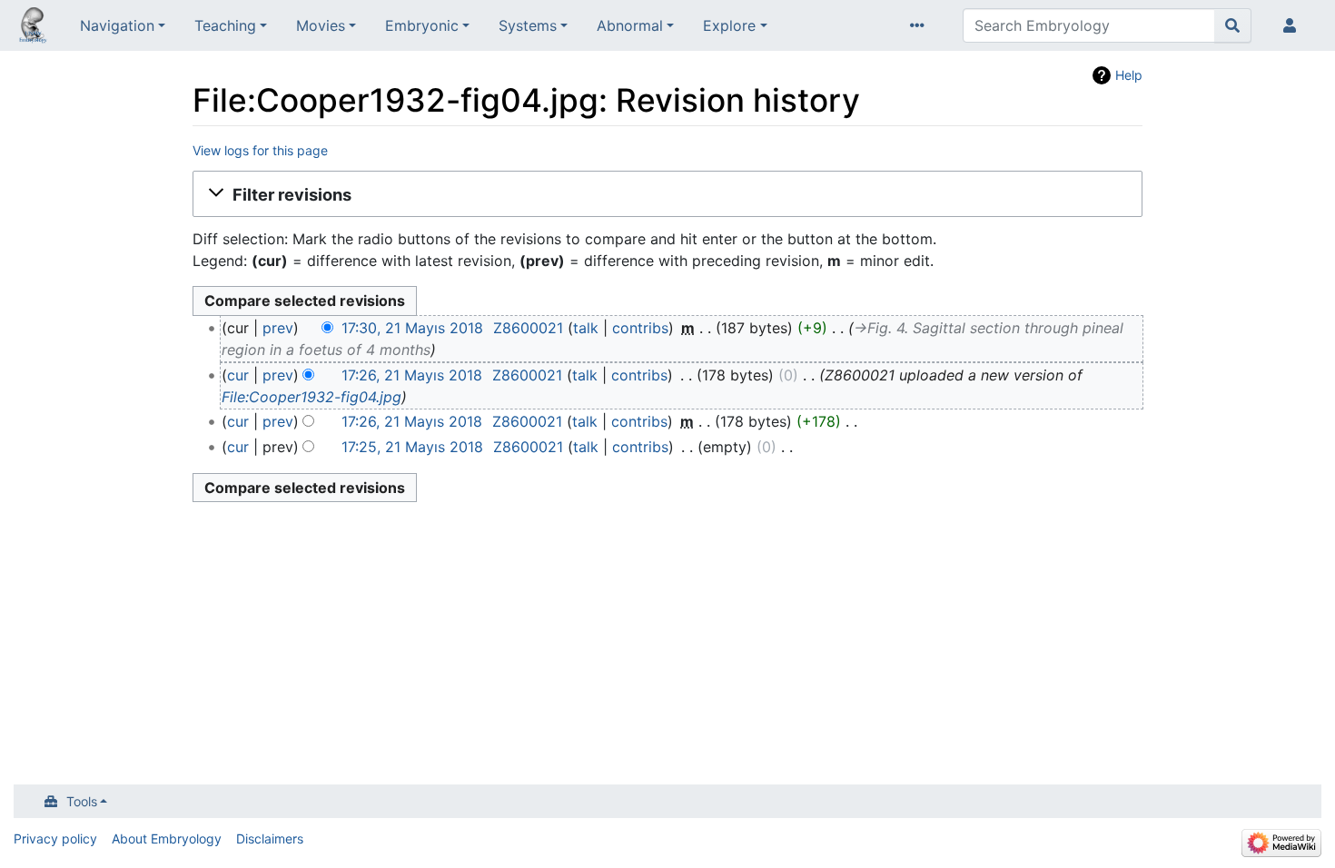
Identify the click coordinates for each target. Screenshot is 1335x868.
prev (277, 328)
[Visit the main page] (33, 27)
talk (585, 328)
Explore (729, 25)
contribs (640, 328)
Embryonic (422, 25)
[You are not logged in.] (1293, 25)
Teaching (225, 25)
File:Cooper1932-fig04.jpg (311, 397)
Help (1128, 75)
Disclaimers (269, 838)
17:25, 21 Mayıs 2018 (412, 447)
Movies (320, 25)
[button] (667, 194)
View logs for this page (260, 150)
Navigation (117, 25)
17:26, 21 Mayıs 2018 (411, 375)
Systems (528, 25)
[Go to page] (1232, 25)
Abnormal (630, 25)
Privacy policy (55, 838)
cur (238, 375)
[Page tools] (921, 25)
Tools (81, 801)
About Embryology (167, 838)
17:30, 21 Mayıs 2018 (412, 328)
